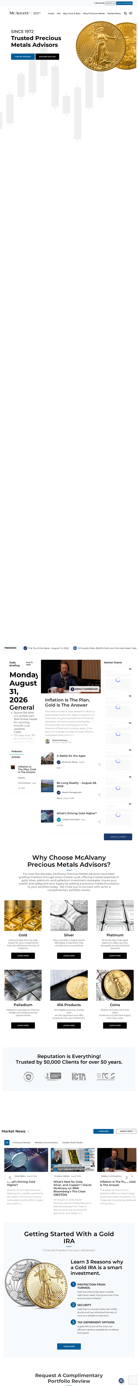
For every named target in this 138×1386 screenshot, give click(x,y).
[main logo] (23, 13)
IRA (59, 13)
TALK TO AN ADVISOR (124, 3)
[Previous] (10, 1177)
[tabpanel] (23, 779)
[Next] (127, 1177)
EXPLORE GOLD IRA (47, 57)
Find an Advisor (23, 57)
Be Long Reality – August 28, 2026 (77, 784)
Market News (114, 13)
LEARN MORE (23, 956)
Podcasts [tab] (17, 751)
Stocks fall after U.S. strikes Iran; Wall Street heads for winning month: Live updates (25, 720)
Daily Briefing (14, 664)
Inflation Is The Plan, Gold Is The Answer (27, 769)
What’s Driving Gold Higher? (77, 813)
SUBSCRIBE (103, 1131)
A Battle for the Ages (71, 755)
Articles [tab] (16, 757)
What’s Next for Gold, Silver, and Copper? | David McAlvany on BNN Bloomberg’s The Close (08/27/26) (72, 1188)
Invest (51, 13)
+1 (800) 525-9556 (99, 3)
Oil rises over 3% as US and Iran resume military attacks (24, 740)
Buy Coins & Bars (71, 13)
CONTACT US (110, 3)
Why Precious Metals (94, 13)
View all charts (118, 837)
